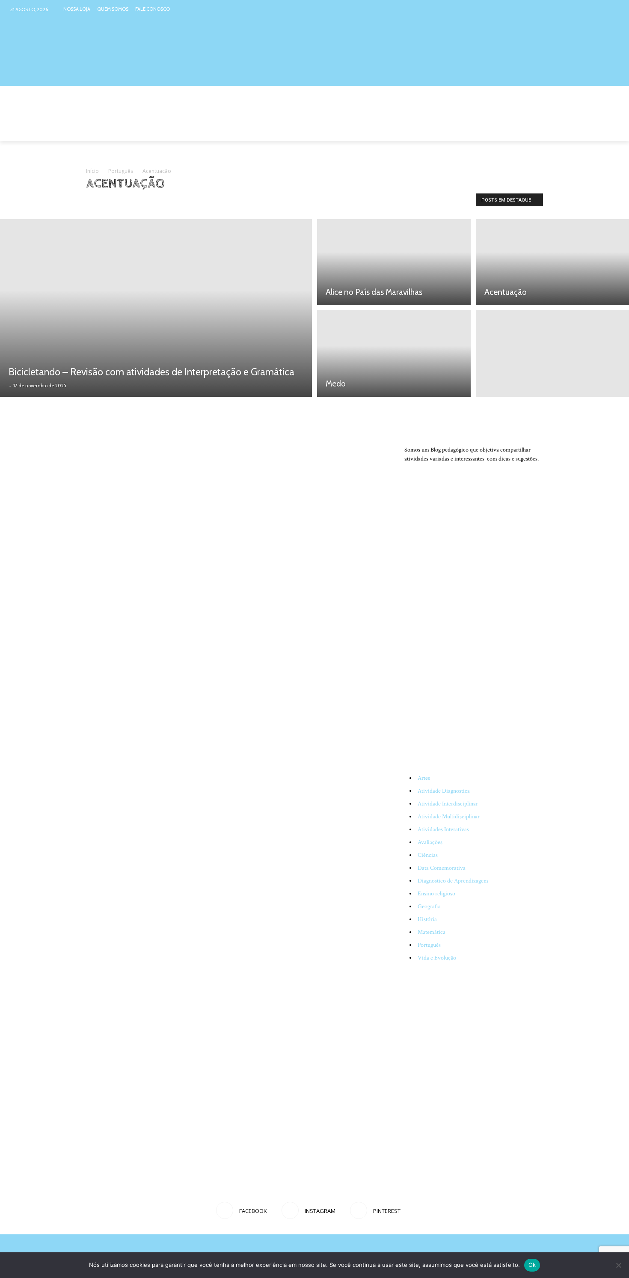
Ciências (428, 855)
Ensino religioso (436, 894)
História (427, 919)
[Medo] (394, 354)
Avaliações (430, 842)
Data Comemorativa (442, 868)
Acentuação (102, 202)
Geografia (429, 906)
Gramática (306, 202)
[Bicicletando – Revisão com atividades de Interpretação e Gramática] (156, 308)
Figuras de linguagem (260, 202)
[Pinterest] (612, 9)
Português (120, 171)
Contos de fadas (143, 202)
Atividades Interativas (443, 829)
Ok (532, 1264)
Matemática (431, 932)
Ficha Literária (211, 202)
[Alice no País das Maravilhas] (394, 261)
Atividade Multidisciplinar (449, 816)
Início (92, 171)
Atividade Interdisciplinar (448, 804)
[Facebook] (579, 9)
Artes (424, 778)
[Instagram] (596, 9)
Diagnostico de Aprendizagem (453, 881)
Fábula (178, 202)
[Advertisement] (473, 673)
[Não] (618, 1265)
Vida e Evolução (437, 958)
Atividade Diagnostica (444, 791)
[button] (532, 130)
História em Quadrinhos (354, 202)
